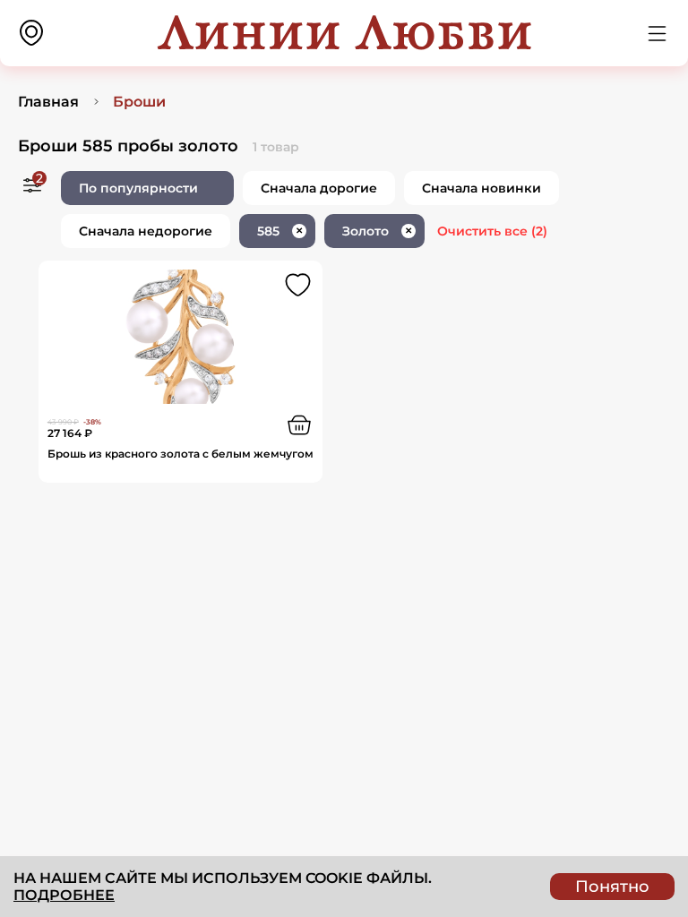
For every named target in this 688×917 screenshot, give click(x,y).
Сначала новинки (481, 188)
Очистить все (492, 231)
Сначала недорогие (145, 231)
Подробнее (64, 895)
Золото (377, 231)
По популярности (138, 188)
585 (280, 231)
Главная (48, 101)
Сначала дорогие (319, 188)
